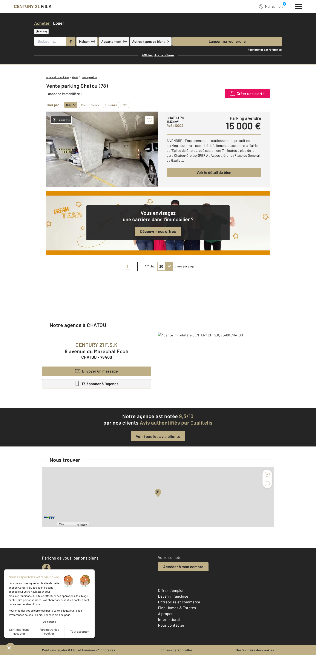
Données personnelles (175, 650)
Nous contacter (171, 625)
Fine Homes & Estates (177, 607)
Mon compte (274, 6)
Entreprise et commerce (179, 602)
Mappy (83, 524)
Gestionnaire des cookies (255, 650)
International (169, 619)
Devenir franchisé (173, 596)
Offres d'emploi (170, 590)
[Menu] (298, 6)
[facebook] (46, 568)
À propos (165, 613)
